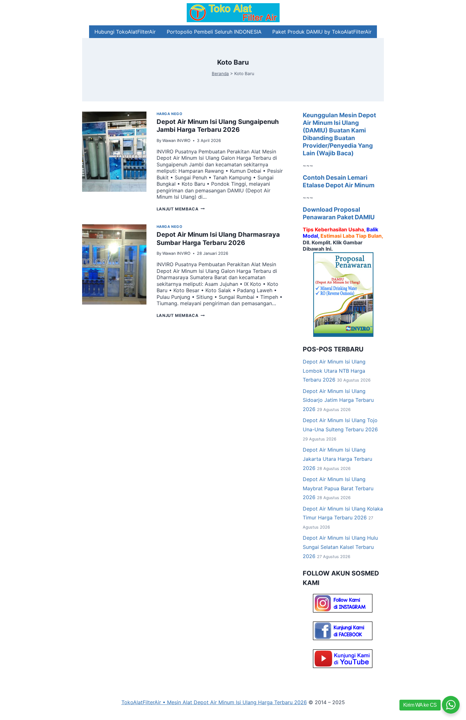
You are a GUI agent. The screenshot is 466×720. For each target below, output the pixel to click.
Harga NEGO (170, 114)
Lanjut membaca (181, 209)
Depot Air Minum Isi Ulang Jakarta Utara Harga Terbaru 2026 (337, 459)
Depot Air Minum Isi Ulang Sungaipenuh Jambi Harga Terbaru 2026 (218, 126)
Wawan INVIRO (176, 140)
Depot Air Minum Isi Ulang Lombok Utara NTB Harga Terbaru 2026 (334, 370)
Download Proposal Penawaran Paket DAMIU (339, 213)
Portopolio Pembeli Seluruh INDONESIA (214, 32)
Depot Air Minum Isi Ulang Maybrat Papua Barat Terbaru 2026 (338, 488)
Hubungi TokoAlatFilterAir (125, 32)
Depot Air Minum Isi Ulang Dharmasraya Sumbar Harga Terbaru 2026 (218, 239)
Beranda (220, 73)
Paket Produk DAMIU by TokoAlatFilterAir (322, 32)
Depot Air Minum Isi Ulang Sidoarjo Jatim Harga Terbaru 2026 (338, 400)
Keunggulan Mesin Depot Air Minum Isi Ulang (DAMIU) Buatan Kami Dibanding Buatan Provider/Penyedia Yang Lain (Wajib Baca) (339, 134)
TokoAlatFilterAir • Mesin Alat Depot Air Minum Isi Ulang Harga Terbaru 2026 (214, 702)
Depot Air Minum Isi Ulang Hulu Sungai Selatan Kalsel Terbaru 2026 (340, 547)
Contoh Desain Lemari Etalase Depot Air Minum (338, 181)
